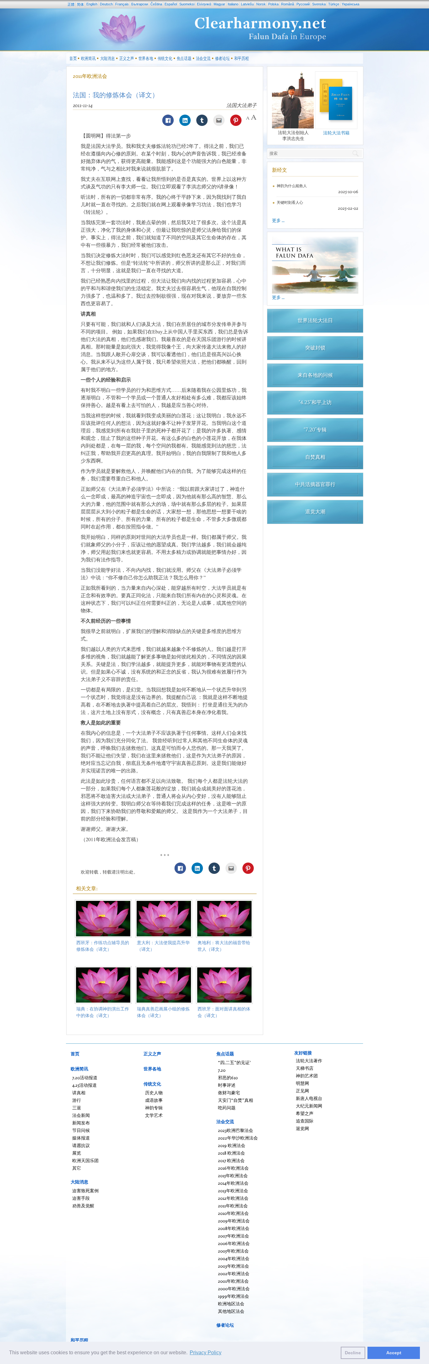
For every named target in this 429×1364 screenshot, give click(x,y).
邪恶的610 (228, 1077)
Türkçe (333, 4)
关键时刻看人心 (290, 202)
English (91, 4)
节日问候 (81, 1130)
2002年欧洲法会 (233, 1273)
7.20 (221, 1070)
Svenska (319, 4)
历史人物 (154, 1092)
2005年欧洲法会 (233, 1250)
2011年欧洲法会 (90, 76)
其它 (76, 1168)
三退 (76, 1107)
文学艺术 (154, 1115)
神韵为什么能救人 (292, 185)
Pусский (303, 4)
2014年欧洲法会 (233, 1183)
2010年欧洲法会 (233, 1213)
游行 (76, 1100)
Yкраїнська (350, 4)
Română (287, 4)
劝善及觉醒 (83, 1205)
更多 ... (278, 220)
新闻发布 (81, 1122)
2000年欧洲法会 (234, 1288)
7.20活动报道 (84, 1077)
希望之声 (304, 1113)
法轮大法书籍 (336, 132)
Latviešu (247, 4)
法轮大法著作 (309, 1060)
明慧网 (302, 1083)
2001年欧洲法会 (233, 1281)
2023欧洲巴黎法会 (235, 1130)
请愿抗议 (81, 1145)
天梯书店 (304, 1068)
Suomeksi (186, 4)
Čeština (156, 4)
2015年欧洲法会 (233, 1175)
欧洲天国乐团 (85, 1160)
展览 (76, 1153)
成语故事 (154, 1100)
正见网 (302, 1090)
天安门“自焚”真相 (235, 1100)
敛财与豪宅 (229, 1092)
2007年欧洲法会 (233, 1235)
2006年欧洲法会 (234, 1243)
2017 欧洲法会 (231, 1160)
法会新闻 (81, 1115)
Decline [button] (353, 1352)
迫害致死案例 (85, 1190)
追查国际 (304, 1120)
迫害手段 (81, 1198)
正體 (71, 4)
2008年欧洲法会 (233, 1228)
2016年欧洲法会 (233, 1168)
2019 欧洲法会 (231, 1145)
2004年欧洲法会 (233, 1258)
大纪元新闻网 (309, 1105)
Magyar (219, 4)
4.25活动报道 (84, 1085)
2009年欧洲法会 (234, 1220)
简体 (80, 4)
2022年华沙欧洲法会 (238, 1137)
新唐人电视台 (309, 1098)
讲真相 (78, 1092)
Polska (273, 4)
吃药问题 (227, 1107)
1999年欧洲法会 (233, 1296)
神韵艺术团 (307, 1075)
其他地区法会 (231, 1311)
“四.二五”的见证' (234, 1062)
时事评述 (227, 1085)
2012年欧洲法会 (233, 1198)
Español (171, 4)
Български (139, 4)
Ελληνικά (204, 4)
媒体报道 (81, 1137)
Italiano (233, 4)
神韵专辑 (154, 1107)
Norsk (261, 4)
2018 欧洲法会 (231, 1153)
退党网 (302, 1128)
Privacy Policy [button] (205, 1352)
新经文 (279, 170)
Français (122, 4)
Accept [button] (393, 1352)
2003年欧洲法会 (233, 1266)
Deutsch (106, 4)
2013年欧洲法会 (233, 1190)
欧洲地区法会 (231, 1303)
